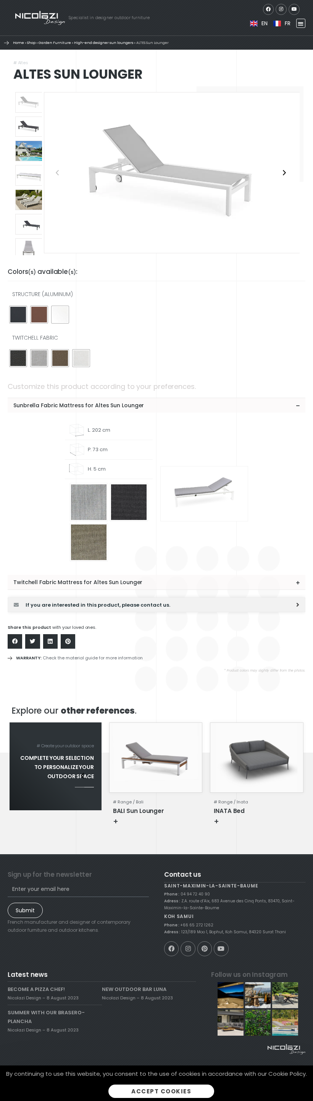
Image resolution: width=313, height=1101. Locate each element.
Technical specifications (153, 821)
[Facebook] (268, 9)
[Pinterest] (204, 948)
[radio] (18, 314)
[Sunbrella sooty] (129, 502)
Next (284, 172)
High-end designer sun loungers (103, 42)
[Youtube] (294, 9)
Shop (31, 42)
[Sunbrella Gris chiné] (88, 502)
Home (18, 42)
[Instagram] (281, 9)
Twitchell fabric (35, 338)
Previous (57, 172)
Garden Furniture (55, 42)
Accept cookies (161, 1091)
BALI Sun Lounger (138, 811)
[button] (301, 23)
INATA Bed (229, 811)
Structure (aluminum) (42, 294)
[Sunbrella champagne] (88, 542)
